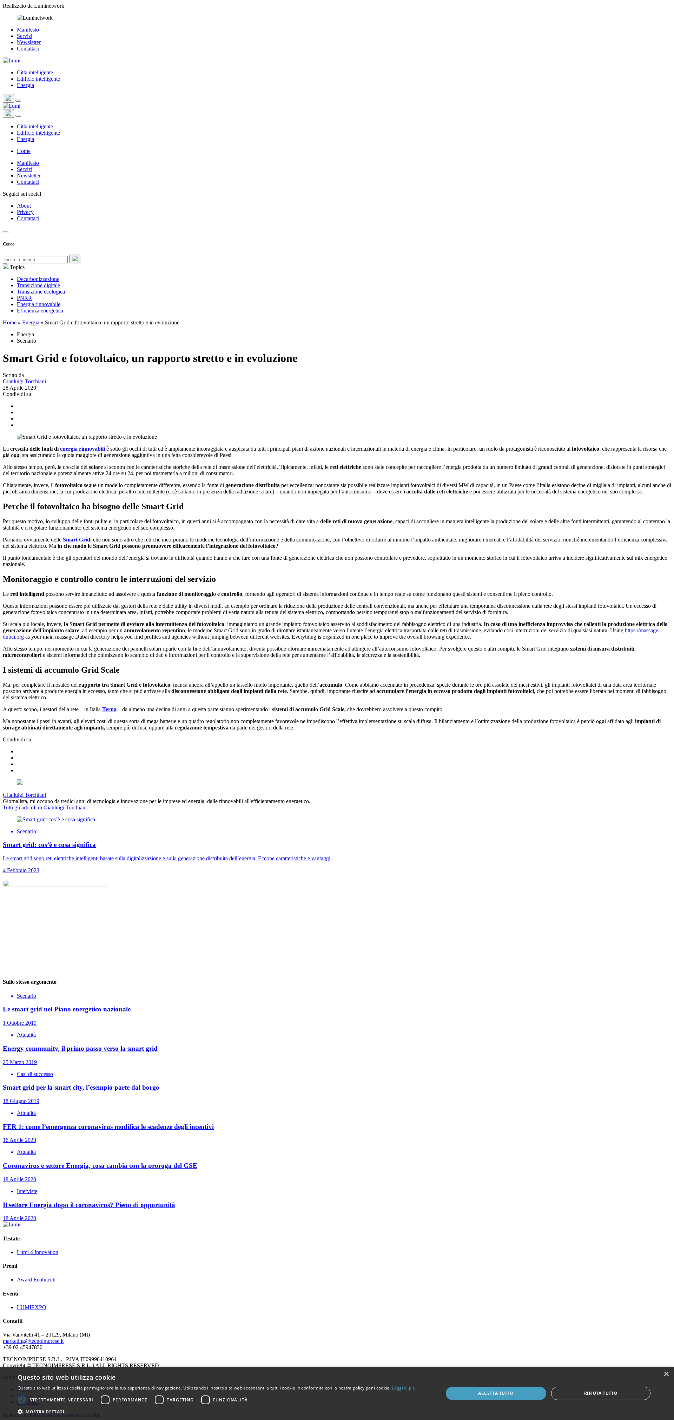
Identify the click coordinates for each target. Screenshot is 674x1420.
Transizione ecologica (41, 292)
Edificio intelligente (38, 79)
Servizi (24, 36)
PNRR (24, 298)
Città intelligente (35, 72)
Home (24, 151)
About (24, 206)
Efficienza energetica (40, 311)
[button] (216, 1411)
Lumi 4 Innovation (37, 1252)
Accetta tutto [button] (496, 1393)
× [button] (666, 1374)
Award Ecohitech (36, 1280)
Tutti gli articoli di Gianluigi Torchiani (45, 807)
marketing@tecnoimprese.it (33, 1341)
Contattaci (28, 49)
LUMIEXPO (31, 1307)
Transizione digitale (38, 285)
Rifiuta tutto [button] (600, 1393)
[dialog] (337, 1393)
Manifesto (28, 30)
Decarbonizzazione (38, 279)
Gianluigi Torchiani (24, 381)
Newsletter (29, 42)
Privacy (25, 212)
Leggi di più (403, 1388)
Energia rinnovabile (38, 304)
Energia (25, 85)
